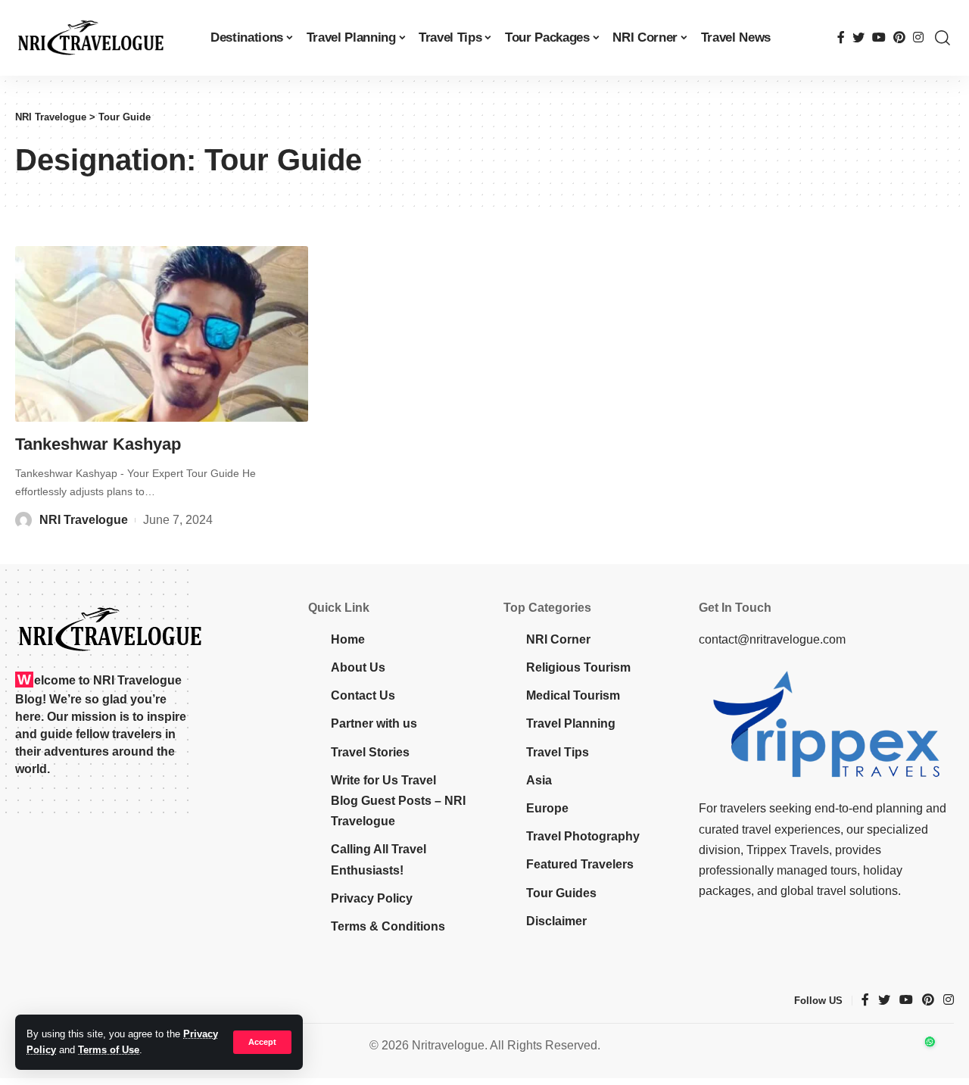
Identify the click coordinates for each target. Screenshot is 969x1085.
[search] (942, 38)
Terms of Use (108, 1049)
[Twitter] (858, 37)
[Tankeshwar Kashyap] (161, 334)
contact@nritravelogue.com (772, 639)
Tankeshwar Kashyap (98, 444)
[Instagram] (918, 37)
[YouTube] (879, 37)
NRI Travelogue (83, 519)
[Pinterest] (899, 37)
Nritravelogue (448, 1045)
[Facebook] (841, 37)
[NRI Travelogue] (91, 38)
